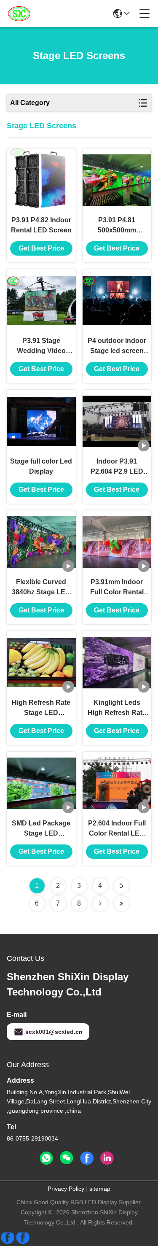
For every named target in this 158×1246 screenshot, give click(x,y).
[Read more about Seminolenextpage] (100, 903)
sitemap (99, 1188)
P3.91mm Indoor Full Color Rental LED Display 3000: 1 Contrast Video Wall (117, 587)
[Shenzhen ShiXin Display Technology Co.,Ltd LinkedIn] (107, 1158)
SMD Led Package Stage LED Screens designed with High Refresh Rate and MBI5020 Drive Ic (41, 829)
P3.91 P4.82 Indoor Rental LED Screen (41, 225)
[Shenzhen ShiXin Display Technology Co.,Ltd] (18, 13)
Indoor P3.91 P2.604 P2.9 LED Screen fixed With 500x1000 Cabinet (116, 467)
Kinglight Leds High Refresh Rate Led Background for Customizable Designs (117, 708)
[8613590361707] (46, 1158)
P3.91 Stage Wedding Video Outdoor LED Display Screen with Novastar (41, 346)
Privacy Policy (66, 1188)
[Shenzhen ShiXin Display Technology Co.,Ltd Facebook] (86, 1158)
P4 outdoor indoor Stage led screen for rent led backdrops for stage (117, 346)
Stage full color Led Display (41, 466)
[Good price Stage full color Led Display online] (41, 421)
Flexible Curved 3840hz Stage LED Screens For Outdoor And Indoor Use (41, 587)
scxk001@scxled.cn (54, 1031)
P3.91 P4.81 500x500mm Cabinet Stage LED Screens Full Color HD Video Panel (116, 225)
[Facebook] (15, 1240)
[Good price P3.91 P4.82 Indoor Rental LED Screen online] (41, 180)
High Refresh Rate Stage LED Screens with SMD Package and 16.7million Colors (41, 708)
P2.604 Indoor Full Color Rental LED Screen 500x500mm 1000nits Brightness (117, 829)
